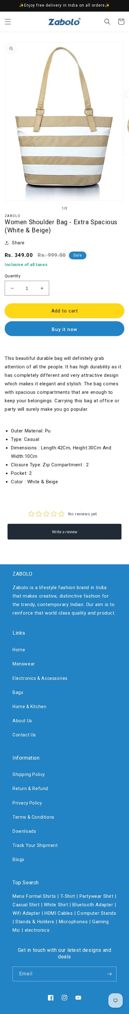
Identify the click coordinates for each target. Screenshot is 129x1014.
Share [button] (18, 242)
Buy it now (64, 329)
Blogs (18, 859)
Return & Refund (30, 788)
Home (19, 649)
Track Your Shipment (35, 845)
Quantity (12, 276)
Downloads (24, 831)
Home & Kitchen (29, 706)
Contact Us (24, 734)
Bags (18, 692)
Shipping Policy (29, 774)
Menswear (24, 663)
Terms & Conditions (33, 817)
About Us (22, 720)
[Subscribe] (109, 974)
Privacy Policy (27, 802)
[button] (8, 22)
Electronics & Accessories (40, 678)
